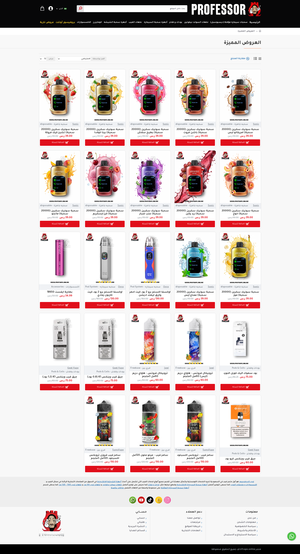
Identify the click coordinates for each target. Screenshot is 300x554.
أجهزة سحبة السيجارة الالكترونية (192, 485)
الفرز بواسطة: (98, 59)
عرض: (50, 59)
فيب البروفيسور (246, 482)
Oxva (166, 287)
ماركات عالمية (117, 488)
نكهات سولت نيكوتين (112, 485)
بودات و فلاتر (154, 485)
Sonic (256, 124)
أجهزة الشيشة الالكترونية (109, 482)
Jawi (211, 368)
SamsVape (208, 450)
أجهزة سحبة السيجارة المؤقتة (175, 488)
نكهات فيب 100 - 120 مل (70, 485)
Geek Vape (118, 368)
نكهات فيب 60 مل (92, 485)
